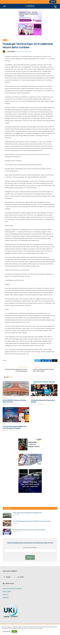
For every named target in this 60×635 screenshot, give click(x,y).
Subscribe (52, 1)
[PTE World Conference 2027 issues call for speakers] (44, 388)
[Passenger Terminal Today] (30, 6)
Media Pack (6, 597)
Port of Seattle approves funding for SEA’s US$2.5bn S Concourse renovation (32, 521)
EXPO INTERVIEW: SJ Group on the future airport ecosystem (14, 401)
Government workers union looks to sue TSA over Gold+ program (29, 529)
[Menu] (4, 6)
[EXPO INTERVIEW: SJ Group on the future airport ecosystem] (16, 388)
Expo (4, 397)
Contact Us (5, 594)
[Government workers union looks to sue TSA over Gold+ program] (7, 532)
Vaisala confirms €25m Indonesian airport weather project (27, 512)
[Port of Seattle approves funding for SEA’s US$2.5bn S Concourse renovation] (7, 523)
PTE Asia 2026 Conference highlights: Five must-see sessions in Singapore (15, 427)
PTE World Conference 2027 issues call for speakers (43, 401)
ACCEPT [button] (14, 631)
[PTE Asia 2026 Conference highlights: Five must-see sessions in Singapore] (16, 414)
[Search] (55, 6)
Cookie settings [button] (6, 631)
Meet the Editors (7, 591)
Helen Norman (11, 51)
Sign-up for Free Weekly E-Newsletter (12, 588)
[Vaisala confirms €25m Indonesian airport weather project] (7, 515)
